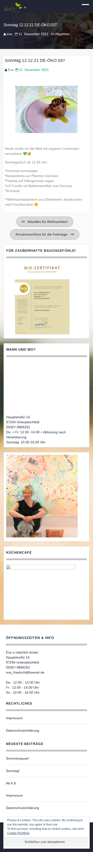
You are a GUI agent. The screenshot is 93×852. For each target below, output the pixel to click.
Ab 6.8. (11, 783)
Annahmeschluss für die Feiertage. (42, 234)
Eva (11, 70)
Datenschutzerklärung (22, 730)
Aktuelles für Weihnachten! (47, 222)
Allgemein (62, 34)
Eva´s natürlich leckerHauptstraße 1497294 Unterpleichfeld (22, 657)
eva (9, 34)
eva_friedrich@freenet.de (25, 672)
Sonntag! (13, 771)
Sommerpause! (17, 758)
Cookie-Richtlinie (18, 833)
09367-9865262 (18, 427)
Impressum (14, 718)
